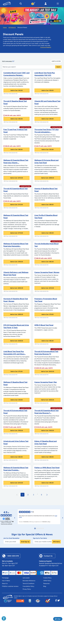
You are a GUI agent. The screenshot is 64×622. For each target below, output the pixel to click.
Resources (46, 583)
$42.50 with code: (13, 115)
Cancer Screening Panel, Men (45, 382)
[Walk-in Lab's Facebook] (56, 601)
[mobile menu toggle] (58, 3)
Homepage (5, 578)
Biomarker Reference (29, 580)
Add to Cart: (16, 90)
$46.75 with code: (44, 146)
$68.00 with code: (44, 258)
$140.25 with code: (44, 427)
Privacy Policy (27, 589)
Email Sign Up (25, 541)
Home (5, 27)
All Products (12, 27)
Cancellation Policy (28, 586)
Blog (44, 586)
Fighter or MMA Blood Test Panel (47, 468)
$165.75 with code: (13, 427)
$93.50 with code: (13, 201)
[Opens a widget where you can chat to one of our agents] (57, 619)
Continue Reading (45, 47)
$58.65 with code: (13, 146)
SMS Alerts (56, 541)
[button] (4, 618)
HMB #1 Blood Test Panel (43, 325)
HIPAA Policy (47, 580)
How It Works (6, 580)
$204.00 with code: (44, 368)
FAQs (3, 586)
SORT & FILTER (56, 61)
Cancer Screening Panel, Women (46, 272)
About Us (5, 583)
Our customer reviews (11, 586)
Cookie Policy (47, 578)
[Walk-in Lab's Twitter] (58, 601)
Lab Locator (26, 578)
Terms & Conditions (28, 583)
